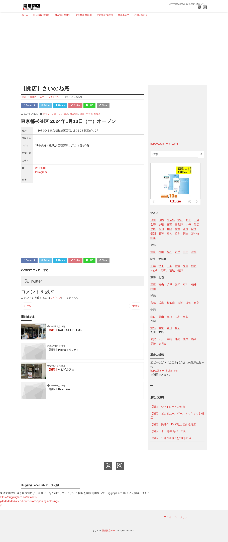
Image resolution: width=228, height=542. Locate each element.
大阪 (180, 302)
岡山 (161, 316)
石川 (185, 284)
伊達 (153, 220)
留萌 (193, 229)
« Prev (27, 306)
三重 (153, 284)
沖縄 (177, 339)
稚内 (169, 233)
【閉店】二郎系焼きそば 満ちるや (170, 438)
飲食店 (97, 114)
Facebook (30, 105)
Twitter (46, 105)
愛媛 (161, 328)
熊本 (185, 339)
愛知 (177, 284)
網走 (185, 233)
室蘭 (169, 224)
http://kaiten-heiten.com (164, 143)
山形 (185, 252)
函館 (161, 220)
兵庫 (161, 302)
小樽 (188, 224)
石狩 (161, 233)
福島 (169, 252)
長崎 (153, 343)
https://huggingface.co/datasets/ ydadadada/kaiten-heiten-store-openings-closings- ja (29, 501)
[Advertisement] (113, 49)
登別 (153, 233)
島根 (169, 316)
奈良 (196, 302)
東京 (66, 114)
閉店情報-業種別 (105, 15)
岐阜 (169, 284)
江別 (185, 229)
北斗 (180, 220)
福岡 (193, 339)
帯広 (196, 224)
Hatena (61, 105)
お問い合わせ (140, 15)
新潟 (177, 266)
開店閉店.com (109, 530)
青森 (153, 252)
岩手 (177, 252)
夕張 (161, 224)
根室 (177, 229)
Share (104, 105)
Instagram (41, 172)
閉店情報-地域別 (84, 15)
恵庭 (153, 229)
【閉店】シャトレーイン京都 (167, 406)
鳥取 (185, 316)
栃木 (193, 266)
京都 (153, 302)
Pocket (76, 105)
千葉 (153, 266)
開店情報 (74, 114)
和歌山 (171, 302)
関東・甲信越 (86, 114)
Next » (136, 306)
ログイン (55, 297)
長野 (180, 270)
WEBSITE (41, 168)
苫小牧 (195, 233)
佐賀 (153, 339)
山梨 (169, 266)
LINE (90, 105)
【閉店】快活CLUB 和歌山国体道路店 (173, 424)
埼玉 (161, 266)
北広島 (171, 220)
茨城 (172, 270)
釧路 (153, 238)
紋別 (177, 233)
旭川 (161, 229)
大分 (161, 339)
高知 (177, 328)
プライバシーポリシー (177, 517)
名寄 (153, 224)
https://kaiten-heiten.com (164, 370)
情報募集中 (123, 15)
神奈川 (154, 270)
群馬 (164, 270)
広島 (177, 316)
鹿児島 (163, 343)
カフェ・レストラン (53, 114)
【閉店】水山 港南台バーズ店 (168, 431)
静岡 (153, 288)
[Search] (201, 154)
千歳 (196, 220)
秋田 (161, 252)
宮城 (193, 252)
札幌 (169, 229)
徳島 (153, 328)
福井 (193, 284)
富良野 (179, 224)
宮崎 (169, 339)
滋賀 (188, 302)
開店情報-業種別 (62, 15)
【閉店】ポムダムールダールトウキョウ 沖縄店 (177, 415)
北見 (188, 220)
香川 (169, 328)
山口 (153, 316)
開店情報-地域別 (41, 15)
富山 (161, 284)
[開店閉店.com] (44, 5)
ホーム (25, 15)
